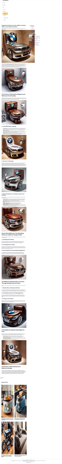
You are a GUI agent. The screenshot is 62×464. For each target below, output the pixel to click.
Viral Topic (3, 2)
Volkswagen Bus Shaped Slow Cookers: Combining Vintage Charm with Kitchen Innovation (7, 419)
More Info (3, 11)
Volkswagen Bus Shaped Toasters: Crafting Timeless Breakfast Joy (19, 419)
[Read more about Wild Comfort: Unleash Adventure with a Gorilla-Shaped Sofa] (20, 454)
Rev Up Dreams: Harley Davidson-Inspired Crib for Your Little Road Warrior (6, 456)
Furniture (32, 27)
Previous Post (2, 377)
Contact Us (3, 9)
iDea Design (7, 28)
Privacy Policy (6, 17)
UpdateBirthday (4, 28)
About (5, 15)
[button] (5, 11)
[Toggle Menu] (5, 13)
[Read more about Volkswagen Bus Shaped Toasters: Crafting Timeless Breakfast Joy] (20, 417)
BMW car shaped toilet (9, 64)
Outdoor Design (33, 31)
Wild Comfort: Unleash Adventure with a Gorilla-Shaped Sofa (20, 456)
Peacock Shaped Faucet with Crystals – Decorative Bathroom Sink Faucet (35, 45)
